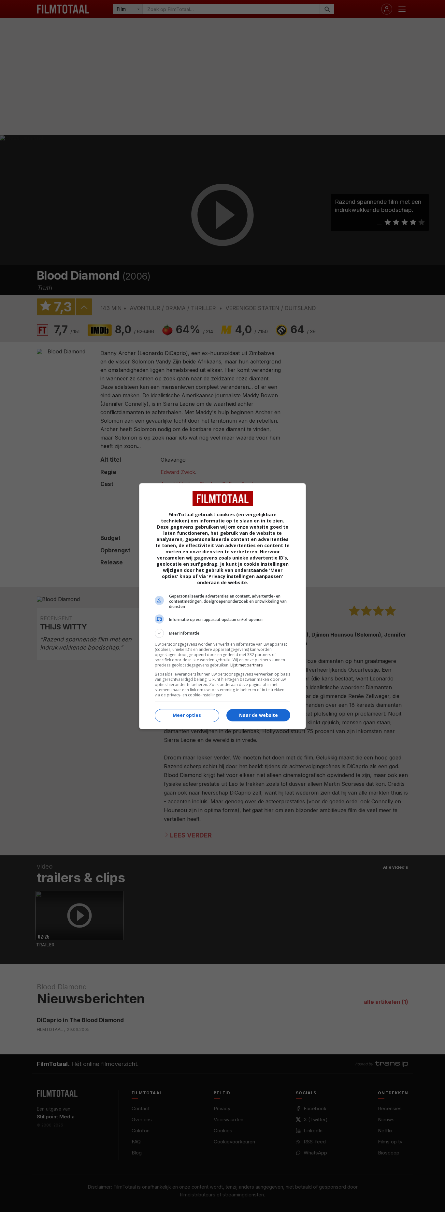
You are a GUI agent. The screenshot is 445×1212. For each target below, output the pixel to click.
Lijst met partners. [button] (247, 665)
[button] (222, 633)
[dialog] (222, 606)
